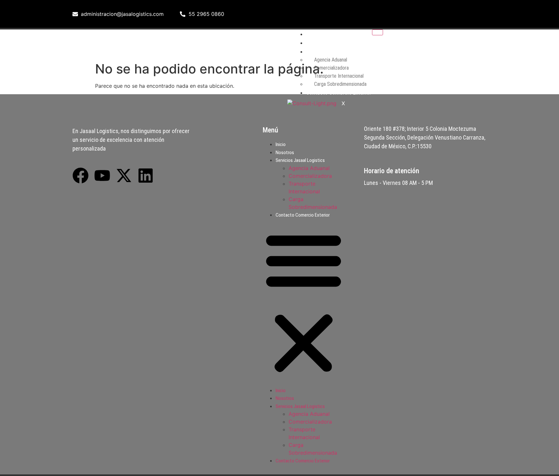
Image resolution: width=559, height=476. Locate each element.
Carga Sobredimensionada (340, 84)
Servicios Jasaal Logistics (300, 160)
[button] (304, 302)
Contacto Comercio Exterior (338, 92)
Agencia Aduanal (309, 168)
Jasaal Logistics (97, 44)
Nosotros (317, 42)
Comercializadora (310, 176)
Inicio (312, 33)
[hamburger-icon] (377, 32)
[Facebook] (406, 13)
